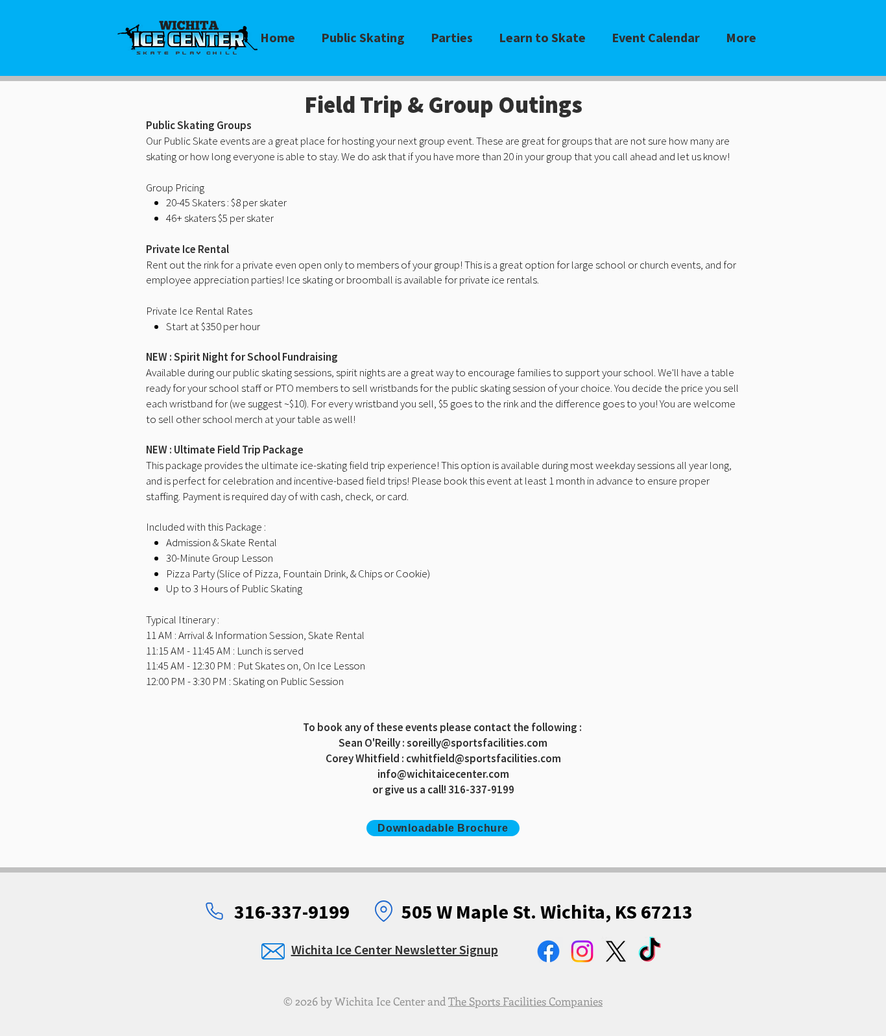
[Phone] (214, 911)
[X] (615, 951)
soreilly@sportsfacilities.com (477, 743)
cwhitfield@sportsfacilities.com (483, 758)
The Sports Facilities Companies (525, 1001)
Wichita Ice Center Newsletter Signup (394, 949)
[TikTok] (649, 951)
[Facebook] (548, 951)
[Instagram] (582, 951)
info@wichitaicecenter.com (443, 774)
